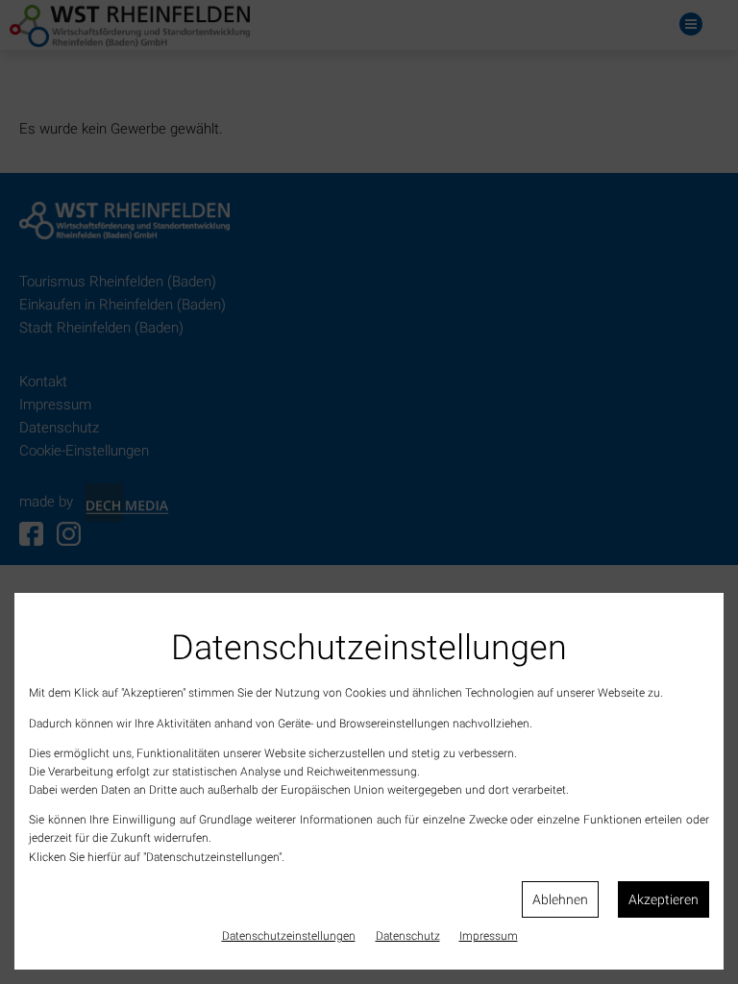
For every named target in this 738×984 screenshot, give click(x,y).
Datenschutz (408, 936)
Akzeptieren (663, 899)
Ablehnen (560, 899)
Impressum (488, 936)
